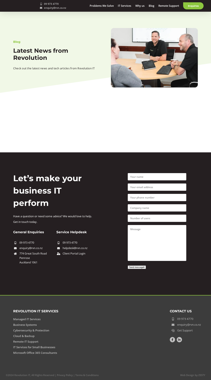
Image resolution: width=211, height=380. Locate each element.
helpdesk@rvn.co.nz (75, 248)
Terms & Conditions (87, 375)
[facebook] (172, 339)
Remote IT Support (25, 341)
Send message (136, 267)
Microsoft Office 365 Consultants (35, 353)
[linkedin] (179, 339)
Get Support (185, 330)
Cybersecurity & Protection (31, 330)
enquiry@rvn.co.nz (55, 7)
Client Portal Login (74, 253)
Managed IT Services (27, 319)
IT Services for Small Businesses (34, 347)
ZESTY (201, 375)
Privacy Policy (65, 375)
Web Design (187, 375)
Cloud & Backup (24, 336)
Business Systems (25, 325)
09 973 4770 (26, 242)
